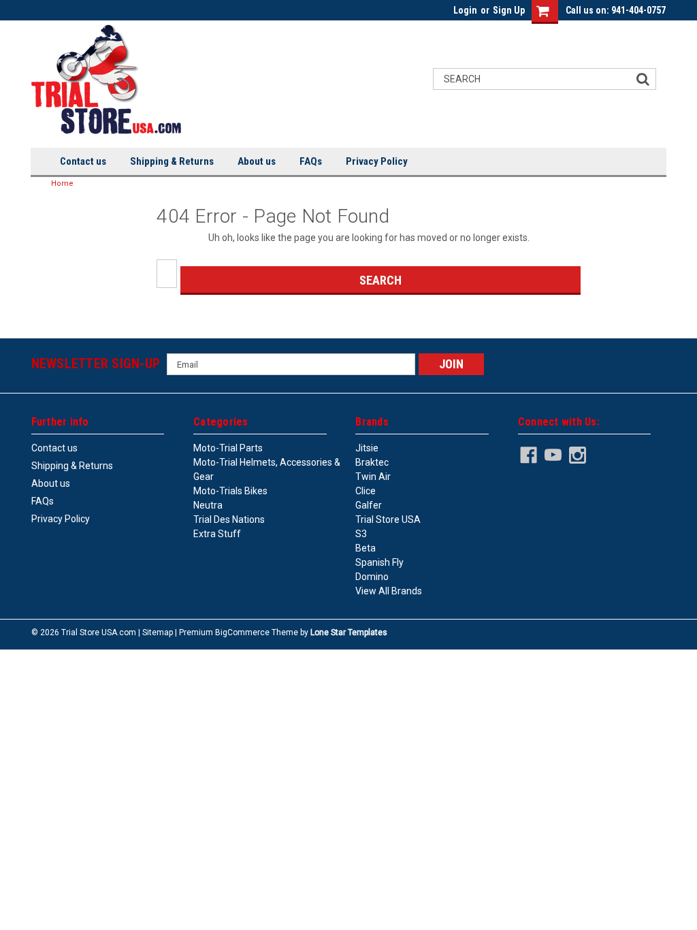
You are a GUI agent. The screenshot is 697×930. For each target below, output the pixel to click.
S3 (361, 533)
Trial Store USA (388, 519)
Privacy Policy (377, 161)
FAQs (310, 161)
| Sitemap (155, 632)
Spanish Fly (379, 562)
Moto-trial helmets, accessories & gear (266, 469)
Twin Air (373, 476)
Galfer (368, 505)
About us (257, 161)
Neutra (208, 505)
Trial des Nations (229, 519)
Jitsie (366, 448)
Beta (365, 548)
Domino (372, 576)
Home (62, 183)
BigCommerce (242, 632)
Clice (365, 490)
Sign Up (509, 10)
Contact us (83, 161)
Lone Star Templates (348, 632)
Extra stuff (217, 533)
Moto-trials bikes (230, 490)
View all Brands (388, 591)
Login (465, 10)
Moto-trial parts (228, 448)
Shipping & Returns (172, 161)
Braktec (372, 462)
